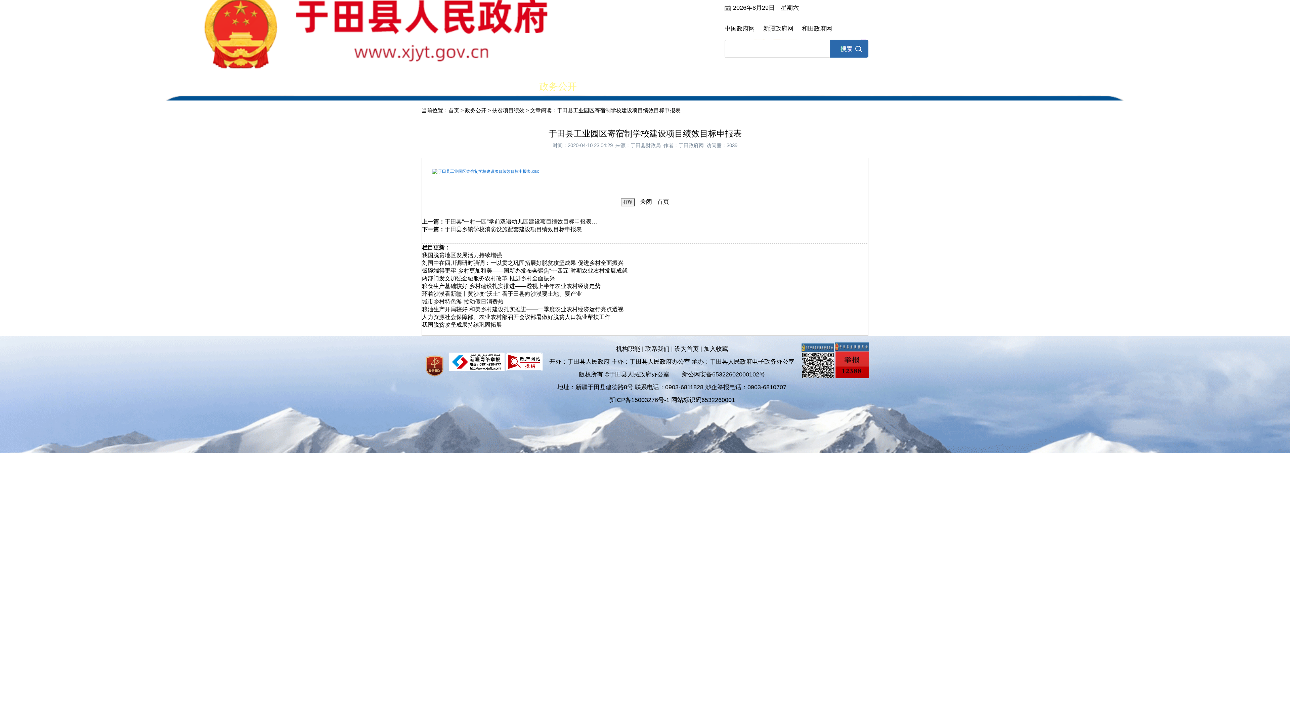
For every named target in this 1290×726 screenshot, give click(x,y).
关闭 (646, 201)
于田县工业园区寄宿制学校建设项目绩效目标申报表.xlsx (488, 171)
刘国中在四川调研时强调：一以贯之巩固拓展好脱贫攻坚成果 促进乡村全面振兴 (523, 263)
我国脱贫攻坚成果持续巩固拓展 (462, 325)
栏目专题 (674, 86)
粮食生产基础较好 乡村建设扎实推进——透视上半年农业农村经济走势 (511, 286)
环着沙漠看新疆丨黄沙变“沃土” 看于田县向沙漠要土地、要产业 (502, 294)
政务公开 (558, 86)
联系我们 (657, 349)
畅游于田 (848, 86)
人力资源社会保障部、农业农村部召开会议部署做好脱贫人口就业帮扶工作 (516, 317)
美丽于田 (500, 86)
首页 (441, 86)
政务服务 (732, 86)
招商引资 (790, 86)
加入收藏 (716, 349)
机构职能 (628, 349)
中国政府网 (740, 28)
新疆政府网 (778, 28)
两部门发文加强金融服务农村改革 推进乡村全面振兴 (488, 278)
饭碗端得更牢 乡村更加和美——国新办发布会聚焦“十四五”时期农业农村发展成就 (525, 271)
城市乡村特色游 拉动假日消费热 (463, 301)
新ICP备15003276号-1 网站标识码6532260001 (672, 400)
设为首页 (687, 349)
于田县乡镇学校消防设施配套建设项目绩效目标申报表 (513, 229)
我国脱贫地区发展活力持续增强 (462, 255)
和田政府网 (817, 28)
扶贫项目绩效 (508, 110)
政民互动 (616, 86)
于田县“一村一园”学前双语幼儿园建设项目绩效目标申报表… (521, 221)
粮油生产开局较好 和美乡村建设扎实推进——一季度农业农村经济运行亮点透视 (523, 309)
